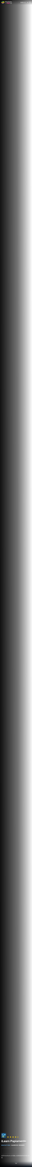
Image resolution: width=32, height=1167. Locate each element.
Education (5, 1145)
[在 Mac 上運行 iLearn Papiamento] (16, 1151)
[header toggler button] (30, 2)
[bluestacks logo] (6, 2)
